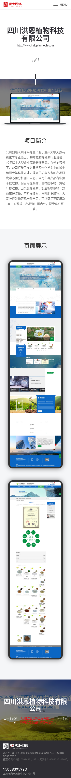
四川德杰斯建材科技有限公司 (38, 722)
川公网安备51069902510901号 (51, 759)
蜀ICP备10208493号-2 (23, 759)
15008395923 (15, 769)
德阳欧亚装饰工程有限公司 (37, 718)
